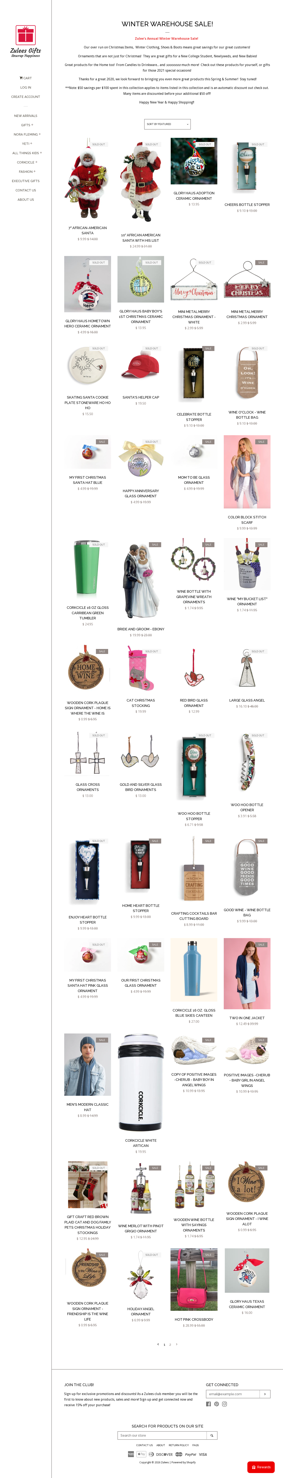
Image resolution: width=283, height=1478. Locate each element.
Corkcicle (25, 162)
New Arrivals (25, 116)
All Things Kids (25, 153)
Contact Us (26, 190)
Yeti (25, 144)
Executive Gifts (26, 181)
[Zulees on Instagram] (224, 1405)
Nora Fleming (26, 134)
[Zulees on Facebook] (208, 1405)
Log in (25, 87)
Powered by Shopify (184, 1462)
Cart (27, 78)
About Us (26, 200)
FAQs (195, 1445)
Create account (25, 97)
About (160, 1445)
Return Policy (179, 1445)
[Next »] (176, 1344)
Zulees (165, 1462)
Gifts (25, 125)
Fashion (26, 172)
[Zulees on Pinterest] (216, 1405)
